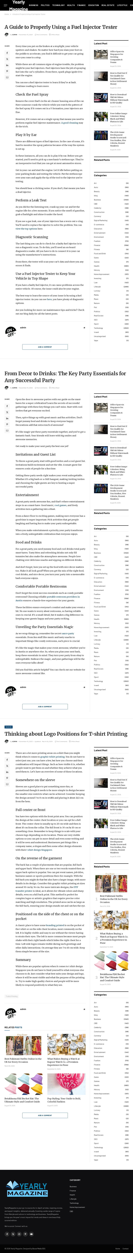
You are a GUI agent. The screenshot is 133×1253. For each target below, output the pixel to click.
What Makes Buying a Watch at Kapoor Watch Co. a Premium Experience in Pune (63, 1062)
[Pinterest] (7, 71)
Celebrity (97, 208)
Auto (96, 187)
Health (71, 5)
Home (117, 1249)
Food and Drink (100, 253)
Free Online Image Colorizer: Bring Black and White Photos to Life (118, 117)
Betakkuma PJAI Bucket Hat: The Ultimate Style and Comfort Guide (22, 1100)
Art (95, 183)
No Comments (42, 34)
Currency (97, 216)
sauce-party (68, 633)
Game (96, 258)
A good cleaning (69, 122)
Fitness (97, 249)
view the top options (26, 228)
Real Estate (108, 5)
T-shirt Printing (11, 996)
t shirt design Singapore (39, 850)
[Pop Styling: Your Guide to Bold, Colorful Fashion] (66, 1084)
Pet (95, 307)
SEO (95, 320)
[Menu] (5, 5)
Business (33, 5)
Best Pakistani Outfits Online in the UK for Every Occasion (23, 1060)
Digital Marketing (100, 220)
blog (96, 195)
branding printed (55, 925)
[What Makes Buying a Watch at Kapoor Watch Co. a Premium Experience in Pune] (66, 1044)
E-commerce (99, 224)
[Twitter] (7, 59)
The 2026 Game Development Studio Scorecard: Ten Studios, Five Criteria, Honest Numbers (118, 139)
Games (96, 262)
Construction (99, 212)
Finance (81, 5)
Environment (99, 237)
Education (93, 5)
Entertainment (99, 233)
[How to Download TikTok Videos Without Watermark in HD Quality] (101, 97)
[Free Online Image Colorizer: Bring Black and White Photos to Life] (101, 116)
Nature (96, 303)
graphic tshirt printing (52, 756)
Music (96, 299)
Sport (96, 324)
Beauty (96, 191)
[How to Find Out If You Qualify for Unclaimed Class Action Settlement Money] (101, 76)
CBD (95, 204)
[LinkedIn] (7, 65)
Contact (125, 1249)
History (97, 270)
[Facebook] (7, 53)
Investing (97, 278)
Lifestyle (122, 5)
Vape (96, 340)
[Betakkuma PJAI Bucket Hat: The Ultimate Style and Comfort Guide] (24, 1084)
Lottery (97, 291)
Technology (58, 5)
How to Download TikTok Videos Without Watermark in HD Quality (119, 98)
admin (14, 34)
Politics (45, 5)
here (49, 299)
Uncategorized (100, 336)
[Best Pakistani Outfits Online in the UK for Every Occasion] (24, 1044)
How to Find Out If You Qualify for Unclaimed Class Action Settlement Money (118, 78)
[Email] (7, 77)
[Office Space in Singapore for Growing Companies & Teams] (101, 54)
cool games (60, 505)
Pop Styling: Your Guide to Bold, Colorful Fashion (64, 1100)
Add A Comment (45, 347)
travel (96, 332)
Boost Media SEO (38, 1249)
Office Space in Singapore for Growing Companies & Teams (117, 57)
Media (96, 295)
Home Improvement (101, 274)
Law (95, 282)
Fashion (97, 241)
